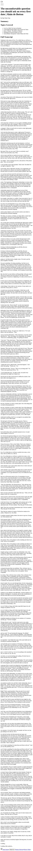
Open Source (5, 849)
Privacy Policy (27, 849)
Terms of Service (19, 849)
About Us (12, 849)
